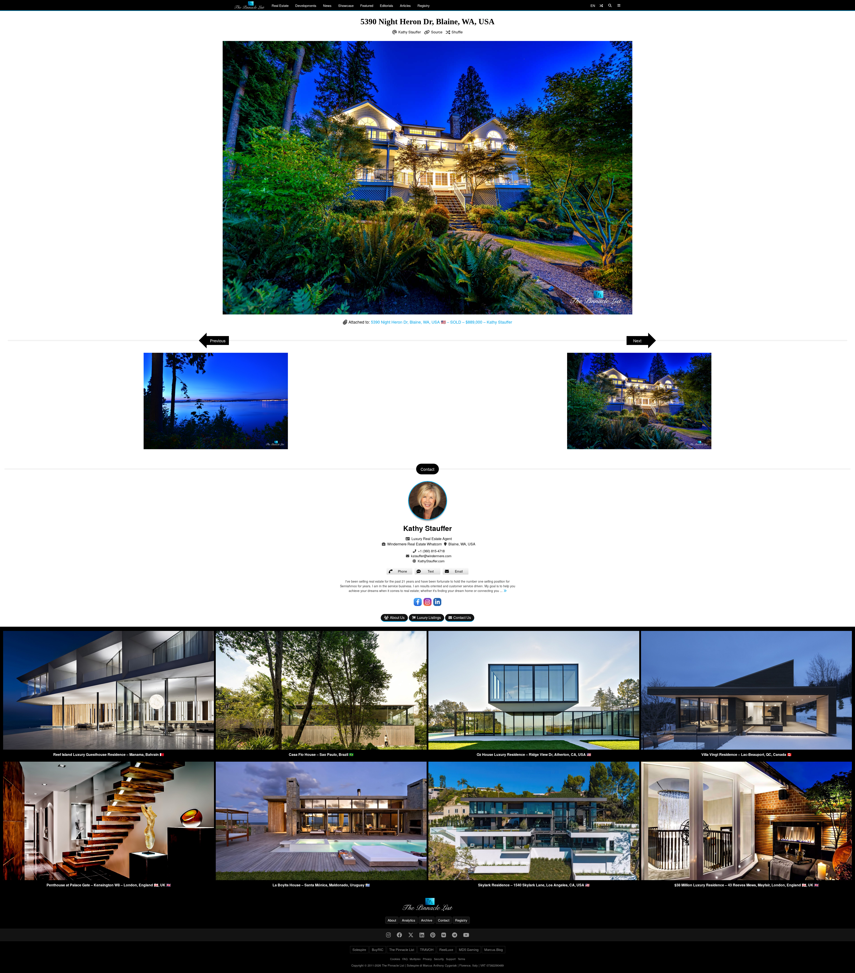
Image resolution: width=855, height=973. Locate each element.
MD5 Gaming (468, 949)
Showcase (346, 5)
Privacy (427, 959)
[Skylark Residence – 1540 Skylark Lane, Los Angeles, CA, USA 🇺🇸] (533, 878)
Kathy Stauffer (409, 32)
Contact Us (462, 617)
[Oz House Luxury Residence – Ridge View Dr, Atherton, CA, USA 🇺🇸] (533, 748)
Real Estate (280, 5)
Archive (426, 920)
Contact (443, 920)
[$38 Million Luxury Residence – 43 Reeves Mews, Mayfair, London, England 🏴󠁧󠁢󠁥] (746, 878)
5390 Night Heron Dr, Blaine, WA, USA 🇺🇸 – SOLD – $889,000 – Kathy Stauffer (441, 322)
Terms (461, 959)
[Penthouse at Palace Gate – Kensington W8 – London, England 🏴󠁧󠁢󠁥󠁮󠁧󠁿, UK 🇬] (108, 878)
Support (451, 959)
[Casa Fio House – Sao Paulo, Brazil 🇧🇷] (321, 748)
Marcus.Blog (493, 949)
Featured (366, 5)
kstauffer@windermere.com (431, 555)
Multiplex (415, 959)
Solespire (359, 949)
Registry (423, 5)
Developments (305, 5)
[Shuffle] (601, 5)
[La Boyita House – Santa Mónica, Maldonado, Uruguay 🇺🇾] (321, 878)
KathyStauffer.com (431, 561)
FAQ (404, 959)
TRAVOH (427, 949)
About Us (397, 617)
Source (436, 32)
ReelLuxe (446, 949)
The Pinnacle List (401, 949)
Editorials (386, 5)
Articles (405, 5)
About (392, 920)
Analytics (408, 920)
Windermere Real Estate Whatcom (414, 544)
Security (439, 959)
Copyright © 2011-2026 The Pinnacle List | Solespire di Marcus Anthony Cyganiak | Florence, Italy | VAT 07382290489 (427, 965)
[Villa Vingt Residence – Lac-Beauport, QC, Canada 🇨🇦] (746, 748)
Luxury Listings (429, 617)
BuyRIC (377, 949)
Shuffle (457, 32)
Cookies (395, 959)
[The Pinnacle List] (427, 904)
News (327, 5)
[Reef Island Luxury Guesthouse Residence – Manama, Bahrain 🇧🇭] (108, 748)
